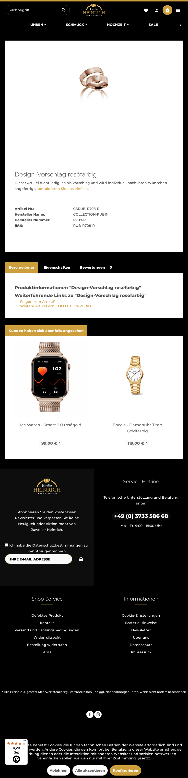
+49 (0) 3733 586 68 (141, 516)
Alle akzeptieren (90, 770)
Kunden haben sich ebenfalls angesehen (46, 331)
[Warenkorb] (167, 10)
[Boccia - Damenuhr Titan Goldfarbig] (137, 379)
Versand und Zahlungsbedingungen (47, 630)
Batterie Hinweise (141, 623)
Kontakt (47, 623)
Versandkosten (81, 692)
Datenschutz (141, 645)
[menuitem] (37, 10)
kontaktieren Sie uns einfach (62, 188)
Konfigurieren (125, 770)
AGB (47, 652)
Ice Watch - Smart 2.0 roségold (50, 425)
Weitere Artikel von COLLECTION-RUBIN (55, 306)
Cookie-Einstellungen (141, 615)
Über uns (141, 637)
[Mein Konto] (157, 10)
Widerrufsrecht (47, 637)
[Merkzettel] (146, 10)
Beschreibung (21, 267)
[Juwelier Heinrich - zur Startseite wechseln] (94, 10)
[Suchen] (64, 10)
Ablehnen (59, 770)
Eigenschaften (57, 267)
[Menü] (25, 742)
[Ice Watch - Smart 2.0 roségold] (50, 379)
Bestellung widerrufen (47, 645)
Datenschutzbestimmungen (57, 545)
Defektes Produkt (47, 615)
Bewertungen (96, 267)
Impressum (141, 652)
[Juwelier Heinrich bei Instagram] (98, 715)
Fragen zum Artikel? (37, 301)
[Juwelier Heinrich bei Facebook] (90, 715)
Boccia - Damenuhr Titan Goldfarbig (137, 428)
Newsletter (141, 630)
